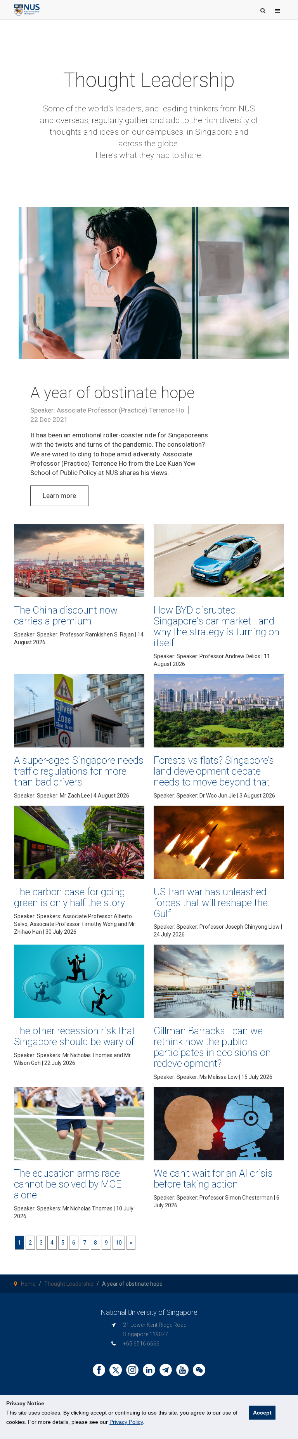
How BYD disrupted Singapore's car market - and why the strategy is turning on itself (216, 626)
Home (28, 1284)
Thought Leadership (69, 1284)
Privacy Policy (126, 1422)
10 (119, 1243)
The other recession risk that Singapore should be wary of (74, 1036)
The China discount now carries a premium (66, 615)
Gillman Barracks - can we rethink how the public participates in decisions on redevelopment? (212, 1047)
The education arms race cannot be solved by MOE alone (67, 1184)
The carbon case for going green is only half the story (69, 897)
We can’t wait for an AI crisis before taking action (213, 1178)
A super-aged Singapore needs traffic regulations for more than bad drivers (79, 771)
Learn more (59, 495)
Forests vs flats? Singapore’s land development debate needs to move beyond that (214, 771)
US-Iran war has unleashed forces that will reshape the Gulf (211, 902)
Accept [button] (262, 1413)
